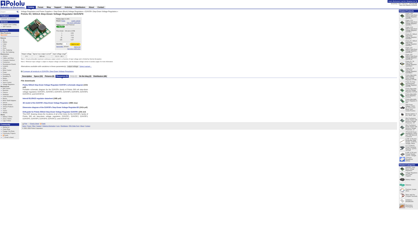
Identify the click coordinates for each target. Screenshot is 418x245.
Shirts (3, 115)
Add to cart (75, 44)
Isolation (5, 66)
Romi (4, 46)
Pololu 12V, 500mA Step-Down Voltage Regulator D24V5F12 (411, 50)
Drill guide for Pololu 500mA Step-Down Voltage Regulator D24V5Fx (50, 112)
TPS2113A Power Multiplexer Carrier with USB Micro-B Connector (411, 134)
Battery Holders (410, 179)
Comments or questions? (8, 18)
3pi (4, 40)
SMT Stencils (7, 26)
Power (5, 72)
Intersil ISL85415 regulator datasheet (38, 98)
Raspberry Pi (7, 76)
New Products (6, 33)
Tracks (5, 110)
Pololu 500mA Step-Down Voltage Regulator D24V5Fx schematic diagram (53, 85)
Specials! (4, 35)
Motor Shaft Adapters (9, 100)
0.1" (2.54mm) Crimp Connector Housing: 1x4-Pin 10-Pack (411, 148)
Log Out (403, 1)
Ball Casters (6, 88)
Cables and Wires (8, 58)
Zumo (4, 48)
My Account (396, 1)
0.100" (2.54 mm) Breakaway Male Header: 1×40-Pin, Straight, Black (411, 141)
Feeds (44, 123)
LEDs (4, 68)
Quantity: (59, 44)
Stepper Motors (7, 104)
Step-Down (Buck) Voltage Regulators (68, 11)
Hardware (6, 94)
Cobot (4, 44)
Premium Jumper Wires (411, 190)
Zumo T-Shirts (7, 119)
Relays (5, 78)
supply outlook (75, 21)
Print (25, 123)
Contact (87, 126)
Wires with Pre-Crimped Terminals (411, 195)
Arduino (5, 56)
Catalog (31, 7)
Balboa (5, 42)
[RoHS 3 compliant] (60, 27)
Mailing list (6, 127)
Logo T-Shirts (7, 121)
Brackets (5, 90)
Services (4, 22)
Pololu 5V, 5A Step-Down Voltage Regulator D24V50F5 (411, 64)
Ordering (68, 7)
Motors (5, 98)
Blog (33, 126)
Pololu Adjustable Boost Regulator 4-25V (411, 101)
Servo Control (7, 82)
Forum (29, 126)
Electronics (5, 54)
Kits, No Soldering (8, 52)
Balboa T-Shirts (7, 116)
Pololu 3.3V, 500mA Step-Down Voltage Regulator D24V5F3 (411, 29)
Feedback (5, 16)
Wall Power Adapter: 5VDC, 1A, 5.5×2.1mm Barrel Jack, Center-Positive (410, 108)
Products (4, 30)
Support (38, 126)
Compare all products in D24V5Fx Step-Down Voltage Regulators (48, 71)
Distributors (64, 126)
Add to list (77, 47)
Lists (58, 126)
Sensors (5, 80)
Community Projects (9, 133)
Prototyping (6, 74)
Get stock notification (73, 23)
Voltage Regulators (9, 84)
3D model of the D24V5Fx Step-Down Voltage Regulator (45, 103)
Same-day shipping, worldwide (408, 5)
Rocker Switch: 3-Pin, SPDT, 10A (411, 114)
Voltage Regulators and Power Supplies (36, 11)
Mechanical (5, 86)
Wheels (5, 112)
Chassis (5, 92)
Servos (5, 102)
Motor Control (7, 70)
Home (24, 126)
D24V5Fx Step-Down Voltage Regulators (101, 11)
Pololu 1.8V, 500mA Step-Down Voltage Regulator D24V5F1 (411, 16)
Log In (390, 1)
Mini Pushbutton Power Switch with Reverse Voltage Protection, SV (411, 120)
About (82, 126)
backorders (59, 46)
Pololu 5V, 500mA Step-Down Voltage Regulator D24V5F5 (411, 36)
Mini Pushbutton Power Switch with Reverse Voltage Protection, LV (411, 127)
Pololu (63, 21)
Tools (4, 108)
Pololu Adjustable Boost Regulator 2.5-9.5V (411, 95)
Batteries (408, 185)
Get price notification (73, 49)
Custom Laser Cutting (9, 24)
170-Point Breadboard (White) (409, 159)
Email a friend (34, 123)
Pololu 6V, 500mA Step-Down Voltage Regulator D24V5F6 (411, 43)
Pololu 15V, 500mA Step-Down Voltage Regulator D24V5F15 (411, 57)
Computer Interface (9, 60)
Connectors (6, 62)
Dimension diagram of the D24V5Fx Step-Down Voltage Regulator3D (51, 107)
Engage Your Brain (8, 131)
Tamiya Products (8, 106)
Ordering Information (49, 126)
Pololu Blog (6, 129)
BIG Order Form (74, 126)
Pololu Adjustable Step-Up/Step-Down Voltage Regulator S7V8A (411, 77)
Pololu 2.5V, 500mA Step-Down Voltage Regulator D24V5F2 (411, 23)
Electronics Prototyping (409, 206)
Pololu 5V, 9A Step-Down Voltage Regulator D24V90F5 (411, 70)
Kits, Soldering (7, 50)
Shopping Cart (411, 1)
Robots (3, 38)
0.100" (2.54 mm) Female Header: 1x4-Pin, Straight (411, 154)
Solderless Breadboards (410, 200)
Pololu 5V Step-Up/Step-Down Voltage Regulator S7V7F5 (411, 84)
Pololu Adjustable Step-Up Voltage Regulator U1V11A (411, 90)
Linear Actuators (8, 96)
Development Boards (9, 64)
